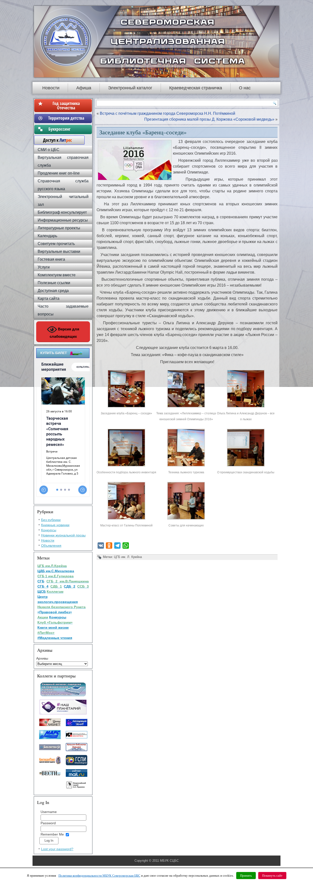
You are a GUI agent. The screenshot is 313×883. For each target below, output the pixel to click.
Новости (50, 87)
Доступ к (55, 140)
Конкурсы (48, 530)
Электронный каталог (130, 87)
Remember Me (52, 834)
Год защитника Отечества (66, 105)
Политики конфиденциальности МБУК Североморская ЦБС (99, 875)
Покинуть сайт (272, 875)
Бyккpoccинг (66, 129)
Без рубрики (51, 520)
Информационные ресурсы (63, 220)
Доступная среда (53, 291)
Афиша (83, 87)
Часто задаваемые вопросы (63, 310)
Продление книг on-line (59, 173)
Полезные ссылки (54, 283)
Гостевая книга (51, 259)
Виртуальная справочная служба (63, 161)
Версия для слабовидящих (64, 332)
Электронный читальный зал (63, 201)
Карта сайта (48, 298)
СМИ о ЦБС (48, 150)
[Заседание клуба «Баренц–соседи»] (126, 407)
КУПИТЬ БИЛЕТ (53, 353)
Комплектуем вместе (57, 275)
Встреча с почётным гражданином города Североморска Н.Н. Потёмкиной (167, 113)
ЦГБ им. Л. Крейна (128, 557)
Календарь (47, 236)
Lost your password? (57, 849)
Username (49, 812)
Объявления (51, 545)
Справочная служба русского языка (63, 185)
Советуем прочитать (56, 244)
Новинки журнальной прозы (63, 535)
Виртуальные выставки (59, 251)
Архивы (42, 658)
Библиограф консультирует (62, 212)
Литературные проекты (59, 228)
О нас (245, 87)
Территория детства (66, 118)
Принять (246, 875)
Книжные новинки (55, 525)
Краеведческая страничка (195, 87)
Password (48, 823)
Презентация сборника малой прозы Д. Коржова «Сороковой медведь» (209, 119)
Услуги (44, 267)
